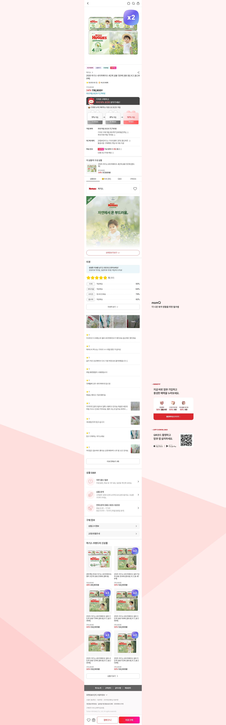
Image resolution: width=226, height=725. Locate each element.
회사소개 (98, 688)
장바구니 (107, 720)
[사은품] (93, 720)
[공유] (138, 72)
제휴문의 (128, 688)
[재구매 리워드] (129, 141)
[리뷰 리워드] (114, 135)
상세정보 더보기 (111, 253)
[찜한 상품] (88, 720)
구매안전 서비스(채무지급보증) (95, 708)
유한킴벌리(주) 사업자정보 (95, 695)
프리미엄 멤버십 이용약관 (111, 700)
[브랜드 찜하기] (135, 189)
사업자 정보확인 (90, 700)
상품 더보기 (112, 676)
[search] (133, 3)
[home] (128, 3)
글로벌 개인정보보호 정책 (105, 704)
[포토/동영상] (92, 321)
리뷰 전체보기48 (113, 461)
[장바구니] (138, 3)
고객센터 (108, 688)
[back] (87, 3)
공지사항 (118, 688)
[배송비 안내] (113, 153)
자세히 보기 (112, 307)
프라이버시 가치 (118, 704)
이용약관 (99, 700)
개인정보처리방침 (91, 704)
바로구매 (129, 720)
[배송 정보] (121, 149)
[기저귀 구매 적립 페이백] (127, 132)
